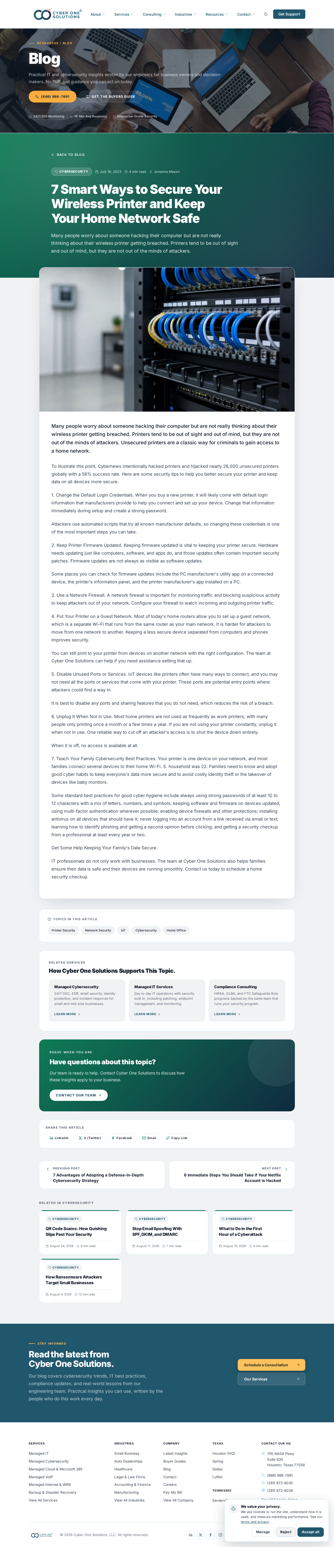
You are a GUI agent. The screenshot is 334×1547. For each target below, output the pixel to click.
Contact (244, 14)
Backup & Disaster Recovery (52, 1492)
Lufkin (217, 1477)
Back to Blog (71, 155)
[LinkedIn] (190, 1535)
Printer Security (63, 930)
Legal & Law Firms (129, 1477)
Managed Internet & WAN (50, 1484)
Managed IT (39, 1453)
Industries (183, 14)
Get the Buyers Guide (113, 97)
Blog (167, 1469)
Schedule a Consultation (266, 1365)
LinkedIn (62, 1138)
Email (151, 1138)
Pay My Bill (172, 1492)
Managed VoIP (41, 1477)
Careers (170, 1484)
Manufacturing (126, 1492)
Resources (215, 14)
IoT (123, 930)
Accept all (310, 1532)
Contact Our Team (76, 1095)
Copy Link (179, 1138)
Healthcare (123, 1469)
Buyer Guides (174, 1461)
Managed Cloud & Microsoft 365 (55, 1469)
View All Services (43, 1500)
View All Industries (129, 1500)
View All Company (178, 1500)
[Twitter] (200, 1535)
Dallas (217, 1469)
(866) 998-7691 (55, 97)
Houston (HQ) (223, 1453)
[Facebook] (210, 1535)
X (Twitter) (92, 1138)
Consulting (152, 14)
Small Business (126, 1453)
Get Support (289, 14)
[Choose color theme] (266, 14)
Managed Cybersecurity (49, 1461)
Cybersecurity (146, 930)
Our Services (255, 1379)
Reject (285, 1532)
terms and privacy (255, 1522)
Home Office (176, 930)
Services (121, 14)
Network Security (98, 930)
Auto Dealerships (128, 1461)
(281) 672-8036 (280, 1490)
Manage (263, 1532)
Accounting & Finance (132, 1484)
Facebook (124, 1138)
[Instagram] (220, 1535)
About (96, 14)
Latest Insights (175, 1453)
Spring (217, 1461)
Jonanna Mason (167, 172)
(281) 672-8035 (280, 1483)
